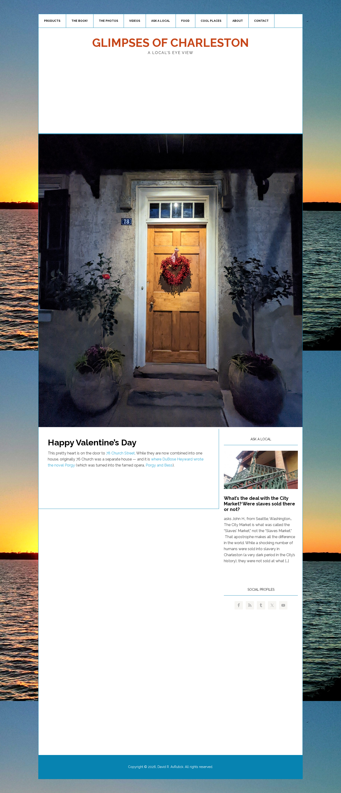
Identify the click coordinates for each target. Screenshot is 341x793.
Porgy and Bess (159, 465)
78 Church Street (120, 453)
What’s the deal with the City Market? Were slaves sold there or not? (259, 503)
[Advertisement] (170, 98)
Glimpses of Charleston (170, 43)
